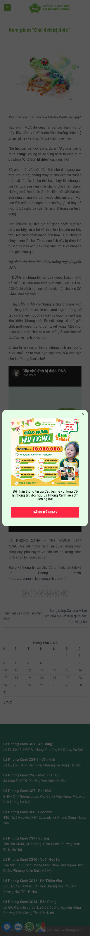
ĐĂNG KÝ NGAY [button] (45, 512)
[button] (83, 414)
